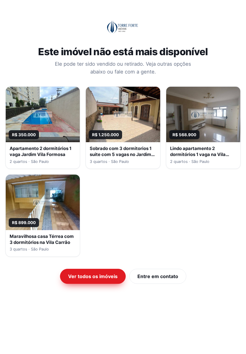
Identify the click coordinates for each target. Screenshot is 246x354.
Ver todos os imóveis (93, 276)
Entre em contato (157, 276)
